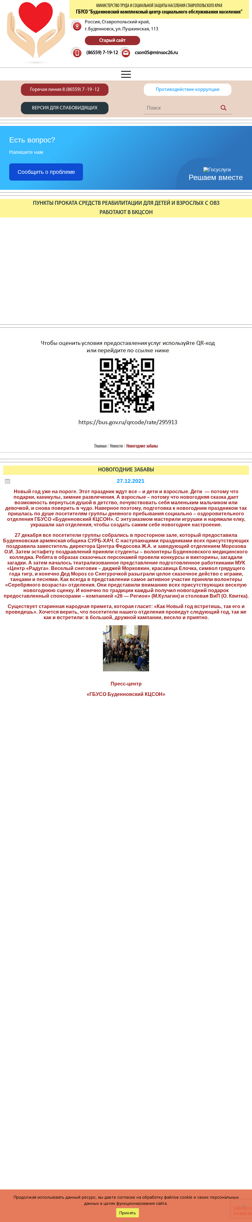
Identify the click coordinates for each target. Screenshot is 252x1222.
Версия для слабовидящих (64, 108)
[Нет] (244, 1206)
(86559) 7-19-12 (102, 52)
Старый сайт (112, 40)
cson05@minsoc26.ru (156, 52)
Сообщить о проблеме (46, 172)
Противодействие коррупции (187, 89)
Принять (127, 1212)
